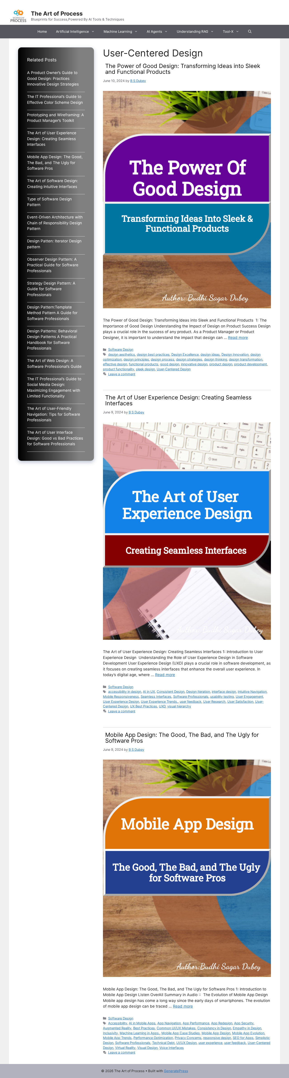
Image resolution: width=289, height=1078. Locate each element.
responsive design (217, 1038)
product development (250, 364)
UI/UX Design (186, 1043)
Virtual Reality (125, 1048)
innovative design (194, 364)
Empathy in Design (247, 1028)
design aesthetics (121, 354)
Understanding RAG (192, 31)
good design (169, 364)
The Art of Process (57, 13)
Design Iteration (198, 691)
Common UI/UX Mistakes (176, 1028)
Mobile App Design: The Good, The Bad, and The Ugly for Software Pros (182, 737)
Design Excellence (185, 354)
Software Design (120, 349)
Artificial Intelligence (72, 31)
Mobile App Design (216, 1033)
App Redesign (221, 1023)
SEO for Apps (243, 1038)
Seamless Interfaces (156, 696)
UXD (162, 706)
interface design (224, 691)
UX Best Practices (143, 706)
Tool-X (228, 31)
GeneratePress (176, 1071)
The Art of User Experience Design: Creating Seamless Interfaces (178, 400)
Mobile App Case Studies (180, 1033)
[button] (250, 31)
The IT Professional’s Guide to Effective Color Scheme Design (55, 99)
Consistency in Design (214, 1028)
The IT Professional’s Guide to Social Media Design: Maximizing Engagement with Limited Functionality (54, 388)
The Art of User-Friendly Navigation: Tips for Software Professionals (53, 414)
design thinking (215, 359)
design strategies (189, 359)
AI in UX (149, 691)
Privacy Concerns (188, 1038)
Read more (238, 337)
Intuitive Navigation (252, 691)
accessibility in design (124, 691)
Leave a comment (121, 374)
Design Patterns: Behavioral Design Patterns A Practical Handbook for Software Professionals (52, 340)
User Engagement (249, 696)
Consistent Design (170, 691)
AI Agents (154, 31)
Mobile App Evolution (248, 1033)
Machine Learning (118, 31)
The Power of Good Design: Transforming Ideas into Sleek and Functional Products (182, 69)
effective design (115, 364)
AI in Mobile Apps (142, 1023)
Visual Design (147, 1048)
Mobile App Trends (117, 1038)
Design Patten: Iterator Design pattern (54, 244)
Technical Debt (163, 1043)
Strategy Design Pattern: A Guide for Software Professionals (51, 289)
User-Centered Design (174, 369)
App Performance (196, 1023)
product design (220, 364)
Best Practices (144, 1028)
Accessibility (117, 1023)
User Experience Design (121, 701)
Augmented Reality (117, 1028)
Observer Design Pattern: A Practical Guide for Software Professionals (52, 265)
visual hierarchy (179, 706)
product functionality (118, 369)
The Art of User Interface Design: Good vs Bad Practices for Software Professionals (55, 438)
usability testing (222, 696)
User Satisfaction (240, 701)
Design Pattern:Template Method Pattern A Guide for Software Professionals (52, 313)
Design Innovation (235, 354)
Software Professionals (190, 696)
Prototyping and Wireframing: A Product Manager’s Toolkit (55, 118)
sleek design (145, 369)
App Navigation (169, 1023)
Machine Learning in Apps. (140, 1033)
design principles (136, 359)
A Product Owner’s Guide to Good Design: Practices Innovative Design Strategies (53, 78)
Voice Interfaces (171, 1048)
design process (162, 359)
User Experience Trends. (159, 701)
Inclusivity (110, 1033)
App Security (244, 1023)
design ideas (210, 354)
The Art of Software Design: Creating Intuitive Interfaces (52, 184)
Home (42, 31)
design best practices (153, 354)
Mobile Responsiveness (121, 696)
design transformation (245, 359)
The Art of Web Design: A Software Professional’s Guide (54, 363)
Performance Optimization (153, 1038)
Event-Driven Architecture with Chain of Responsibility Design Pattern (55, 223)
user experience (210, 1043)
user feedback (190, 701)
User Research (214, 701)
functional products (143, 364)
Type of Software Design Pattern (49, 202)
